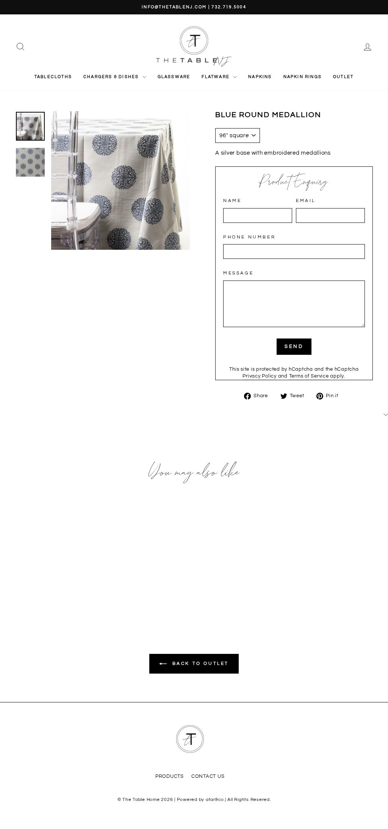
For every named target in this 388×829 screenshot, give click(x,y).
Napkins (260, 77)
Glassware (174, 77)
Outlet (343, 77)
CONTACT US (208, 776)
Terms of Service (309, 376)
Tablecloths (53, 77)
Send (294, 346)
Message (238, 273)
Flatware (216, 77)
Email (306, 200)
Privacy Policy (259, 376)
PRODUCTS (169, 776)
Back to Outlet (199, 663)
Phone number (249, 237)
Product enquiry (294, 182)
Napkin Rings (302, 77)
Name (232, 200)
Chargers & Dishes (112, 77)
